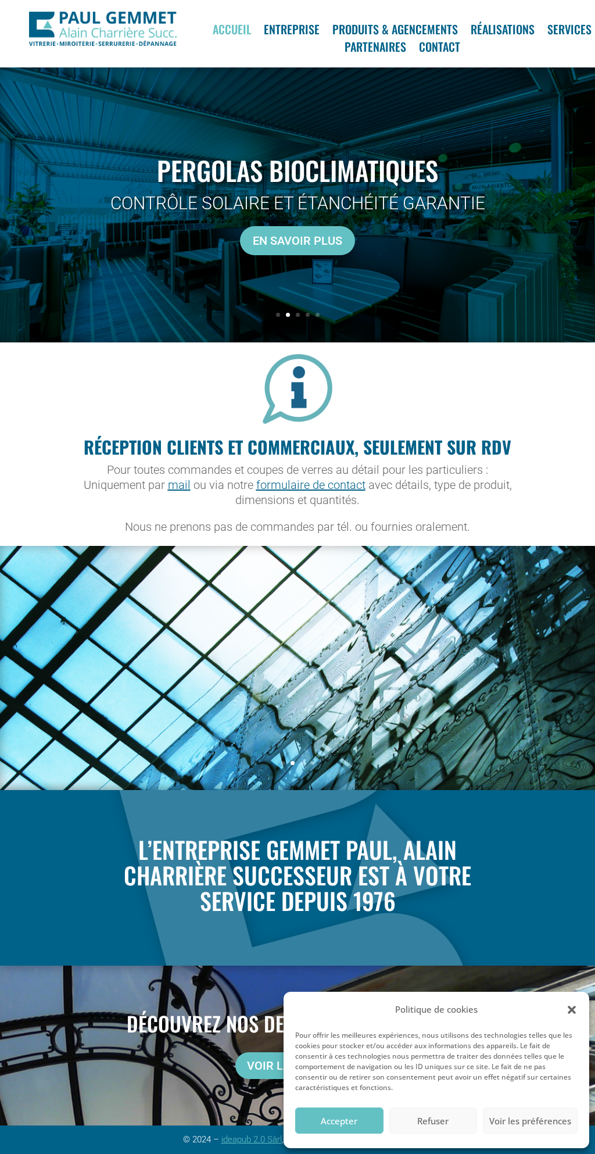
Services (569, 31)
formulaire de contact (310, 485)
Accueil (232, 31)
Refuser (433, 1121)
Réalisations (503, 31)
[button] (572, 1010)
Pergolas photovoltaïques (298, 171)
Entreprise (292, 31)
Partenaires (375, 48)
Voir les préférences (530, 1121)
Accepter (339, 1121)
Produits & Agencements (395, 31)
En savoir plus (297, 242)
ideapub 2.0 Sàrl (251, 1139)
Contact (439, 48)
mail (179, 485)
